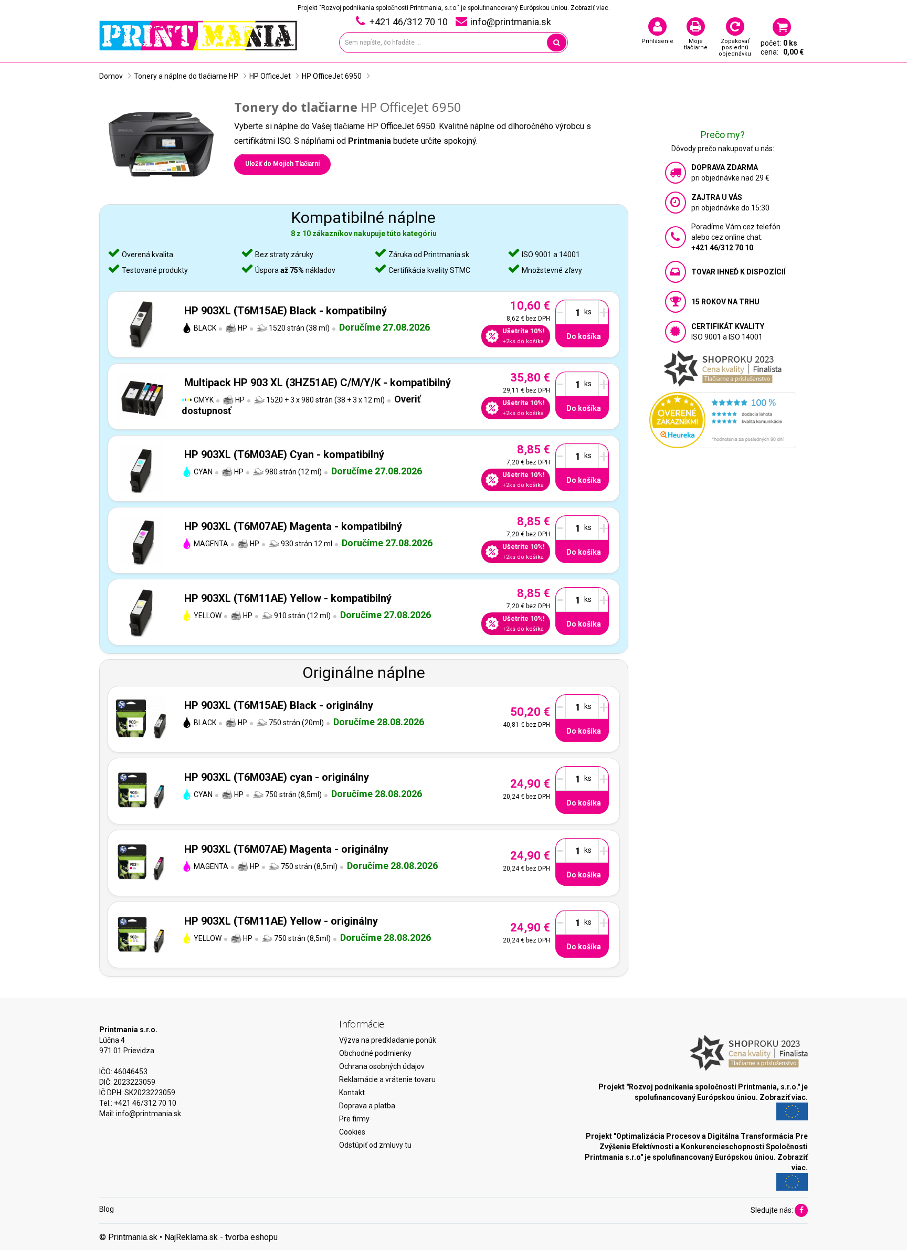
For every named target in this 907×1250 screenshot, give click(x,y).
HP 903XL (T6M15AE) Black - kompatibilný (285, 310)
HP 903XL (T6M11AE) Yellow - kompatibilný (288, 598)
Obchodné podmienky (375, 1053)
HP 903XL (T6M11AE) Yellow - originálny (281, 921)
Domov (111, 76)
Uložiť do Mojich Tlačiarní (282, 163)
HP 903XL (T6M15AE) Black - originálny (278, 705)
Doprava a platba (367, 1105)
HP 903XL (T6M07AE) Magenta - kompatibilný (293, 526)
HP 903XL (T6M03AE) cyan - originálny (276, 777)
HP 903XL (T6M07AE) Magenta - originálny (286, 849)
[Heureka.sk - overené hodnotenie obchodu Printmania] (722, 419)
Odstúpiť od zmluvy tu (375, 1145)
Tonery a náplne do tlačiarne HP (186, 76)
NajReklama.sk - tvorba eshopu (221, 1237)
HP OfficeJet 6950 (332, 76)
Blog (106, 1209)
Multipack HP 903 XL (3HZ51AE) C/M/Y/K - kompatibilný (317, 382)
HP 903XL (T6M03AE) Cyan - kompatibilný (284, 454)
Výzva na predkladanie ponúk (387, 1040)
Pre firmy (354, 1119)
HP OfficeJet (270, 76)
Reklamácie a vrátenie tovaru (387, 1079)
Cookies (352, 1132)
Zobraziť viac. (590, 8)
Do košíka (583, 336)
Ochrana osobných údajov (382, 1066)
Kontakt (352, 1092)
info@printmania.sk (148, 1113)
